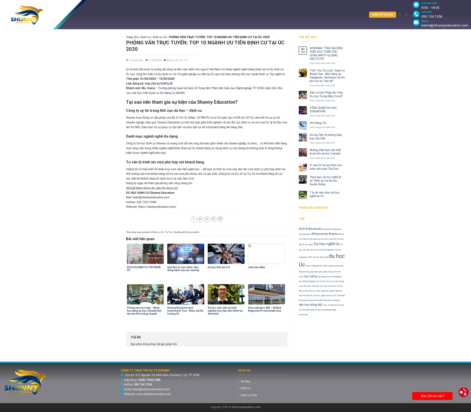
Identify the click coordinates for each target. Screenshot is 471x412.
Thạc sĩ (326, 305)
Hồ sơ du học (328, 281)
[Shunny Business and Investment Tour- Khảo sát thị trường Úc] (186, 294)
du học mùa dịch (329, 239)
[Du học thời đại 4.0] (227, 254)
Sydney (337, 300)
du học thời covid (320, 257)
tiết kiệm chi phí (337, 305)
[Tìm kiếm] (400, 14)
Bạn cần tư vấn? (432, 396)
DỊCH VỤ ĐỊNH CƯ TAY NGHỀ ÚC (144, 269)
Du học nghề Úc (327, 244)
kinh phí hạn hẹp (319, 286)
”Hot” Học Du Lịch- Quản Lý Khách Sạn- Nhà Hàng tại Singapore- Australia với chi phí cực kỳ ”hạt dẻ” (327, 76)
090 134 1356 (432, 16)
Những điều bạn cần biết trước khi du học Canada (325, 151)
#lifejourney (319, 234)
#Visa (341, 234)
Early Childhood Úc (314, 266)
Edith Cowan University (333, 266)
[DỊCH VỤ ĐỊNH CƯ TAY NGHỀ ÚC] (146, 254)
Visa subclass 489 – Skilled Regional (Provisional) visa (264, 309)
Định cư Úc (173, 60)
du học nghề (307, 244)
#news (333, 234)
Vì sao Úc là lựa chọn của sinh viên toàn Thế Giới (326, 166)
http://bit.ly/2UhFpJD (159, 83)
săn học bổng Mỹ (310, 304)
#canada (326, 229)
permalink (194, 232)
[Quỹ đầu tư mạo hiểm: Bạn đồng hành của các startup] (186, 254)
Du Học (245, 381)
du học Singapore (326, 250)
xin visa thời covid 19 (308, 310)
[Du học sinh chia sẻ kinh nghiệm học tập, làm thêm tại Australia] (227, 294)
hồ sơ (319, 281)
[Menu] (406, 14)
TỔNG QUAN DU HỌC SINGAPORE (323, 109)
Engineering (304, 272)
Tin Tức (184, 60)
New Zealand (322, 291)
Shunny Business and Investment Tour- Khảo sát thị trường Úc (185, 310)
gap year (314, 272)
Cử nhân (302, 239)
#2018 (303, 229)
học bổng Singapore (307, 281)
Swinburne (328, 300)
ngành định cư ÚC (329, 295)
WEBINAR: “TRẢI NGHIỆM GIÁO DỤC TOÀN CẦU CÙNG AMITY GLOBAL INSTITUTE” (326, 53)
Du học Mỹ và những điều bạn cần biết (326, 136)
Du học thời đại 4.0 (219, 267)
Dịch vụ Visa (249, 395)
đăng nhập (149, 344)
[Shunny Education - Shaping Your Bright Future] (57, 14)
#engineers (336, 229)
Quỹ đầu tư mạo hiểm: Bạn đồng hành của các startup (183, 269)
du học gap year (314, 239)
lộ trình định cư (309, 291)
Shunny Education (315, 300)
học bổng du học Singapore (330, 277)
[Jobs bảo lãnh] (267, 254)
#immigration (305, 234)
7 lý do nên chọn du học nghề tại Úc (325, 194)
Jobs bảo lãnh (256, 267)
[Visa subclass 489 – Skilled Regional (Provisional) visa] (267, 294)
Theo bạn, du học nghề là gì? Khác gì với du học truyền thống (325, 180)
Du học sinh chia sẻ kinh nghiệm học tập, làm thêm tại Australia (225, 310)
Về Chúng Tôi (318, 123)
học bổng (310, 276)
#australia (315, 229)
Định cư (246, 388)
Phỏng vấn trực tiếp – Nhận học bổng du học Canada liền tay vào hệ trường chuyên (144, 310)
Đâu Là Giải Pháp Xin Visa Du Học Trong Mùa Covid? (326, 94)
